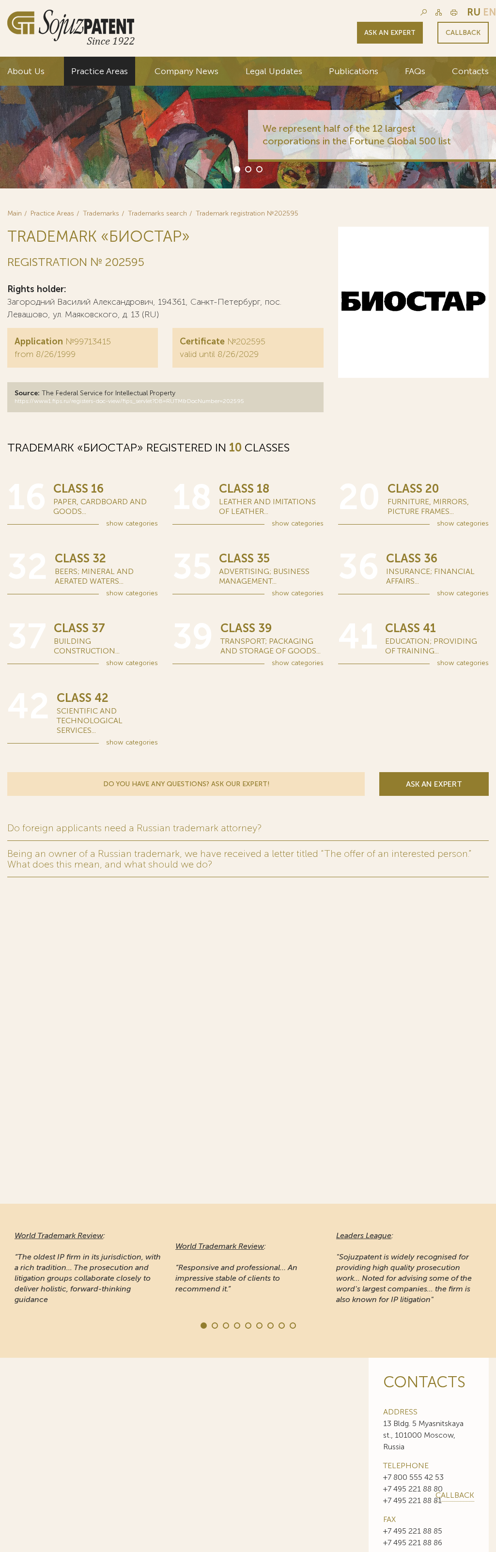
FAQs (415, 71)
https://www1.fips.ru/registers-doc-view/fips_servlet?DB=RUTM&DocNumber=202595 (129, 401)
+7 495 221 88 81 (412, 1500)
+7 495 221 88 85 (412, 1531)
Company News (186, 71)
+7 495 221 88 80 (413, 1488)
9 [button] (292, 1324)
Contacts (470, 71)
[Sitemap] (438, 12)
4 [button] (236, 1324)
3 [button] (258, 168)
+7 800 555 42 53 (413, 1477)
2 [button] (247, 168)
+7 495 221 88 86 (412, 1542)
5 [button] (247, 1324)
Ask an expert (390, 33)
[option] (248, 122)
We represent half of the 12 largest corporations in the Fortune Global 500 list (357, 135)
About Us (26, 71)
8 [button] (281, 1324)
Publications (353, 71)
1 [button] (236, 168)
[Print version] (453, 12)
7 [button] (269, 1324)
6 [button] (258, 1324)
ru (473, 12)
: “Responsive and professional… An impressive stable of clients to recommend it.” (236, 1267)
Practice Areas (99, 71)
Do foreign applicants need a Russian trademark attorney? (134, 828)
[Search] (423, 12)
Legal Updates (274, 71)
